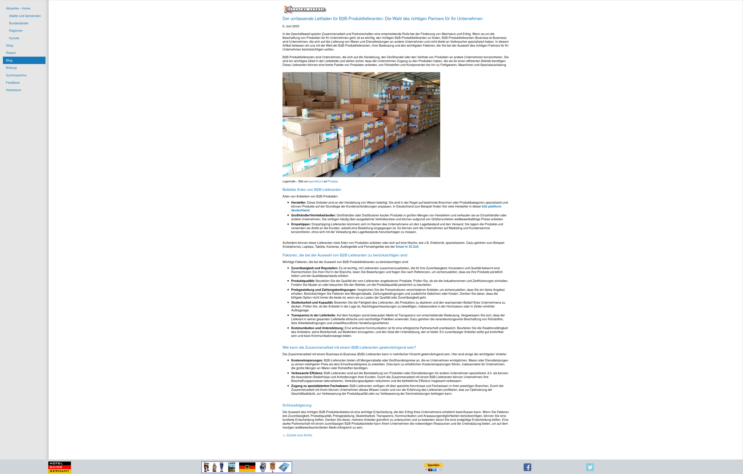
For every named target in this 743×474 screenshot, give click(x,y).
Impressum (13, 90)
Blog (9, 60)
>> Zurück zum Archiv (297, 435)
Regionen (16, 30)
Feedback (13, 82)
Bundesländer (18, 23)
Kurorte (14, 38)
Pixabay (333, 181)
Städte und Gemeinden (25, 16)
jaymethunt (316, 181)
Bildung (11, 67)
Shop (9, 45)
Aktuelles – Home (18, 8)
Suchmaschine (16, 75)
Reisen (11, 52)
